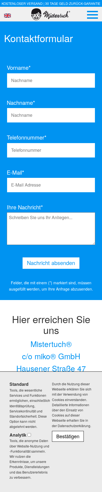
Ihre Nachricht (25, 207)
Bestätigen (67, 436)
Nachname (18, 102)
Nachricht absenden (51, 263)
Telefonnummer (18, 137)
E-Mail (18, 172)
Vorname (18, 67)
